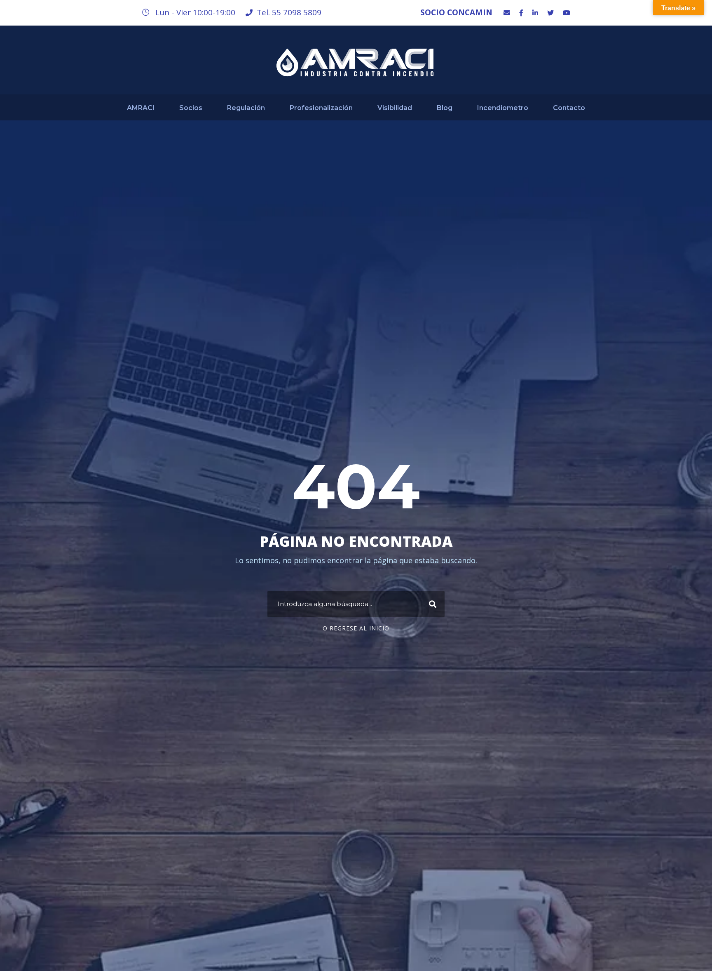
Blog (444, 108)
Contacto (569, 108)
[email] (507, 12)
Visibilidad (394, 108)
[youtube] (566, 12)
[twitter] (550, 12)
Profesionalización (321, 108)
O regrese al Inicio (356, 628)
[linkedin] (535, 12)
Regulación (246, 108)
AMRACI (141, 108)
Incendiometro (502, 108)
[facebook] (521, 12)
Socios (190, 108)
